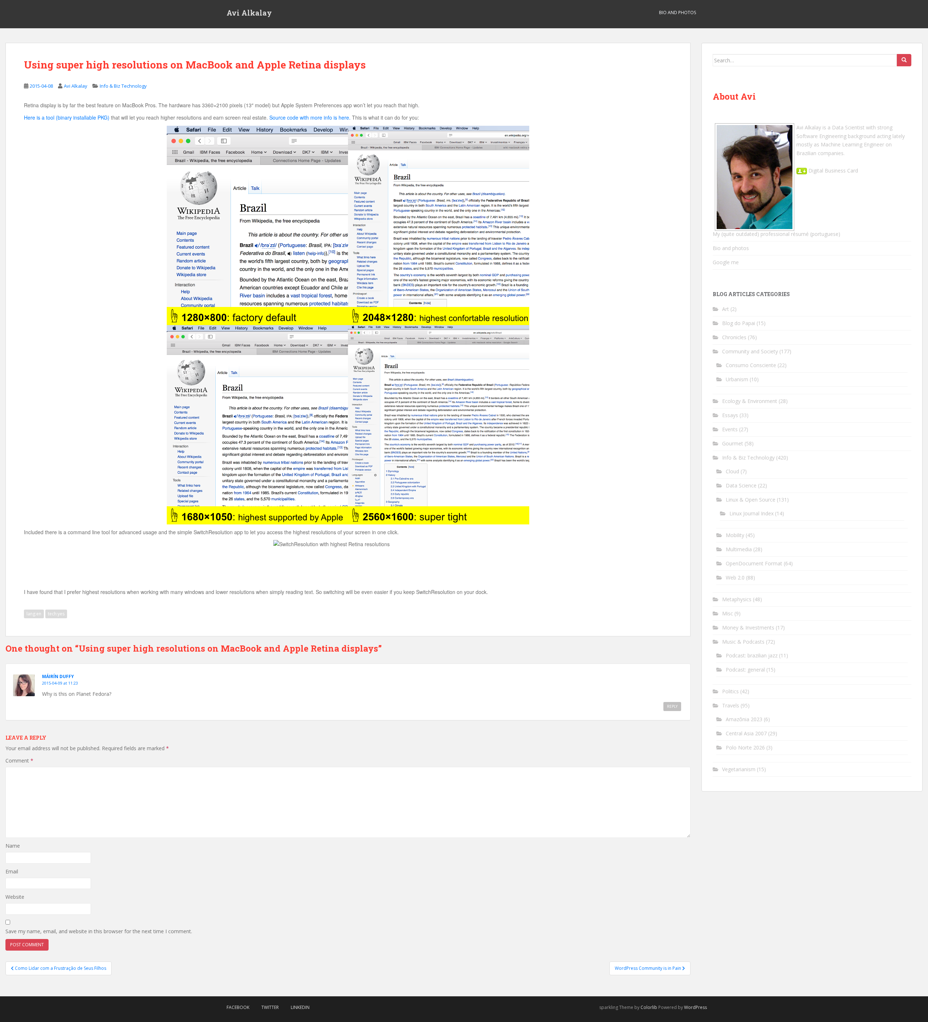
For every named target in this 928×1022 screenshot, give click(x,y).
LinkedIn (300, 1007)
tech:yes (56, 614)
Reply (672, 706)
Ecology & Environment (749, 401)
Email (11, 871)
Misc (727, 613)
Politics (730, 691)
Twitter (270, 1007)
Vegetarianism (738, 769)
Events (730, 429)
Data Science (741, 485)
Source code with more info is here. (310, 117)
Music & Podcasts (743, 641)
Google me (726, 262)
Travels (730, 705)
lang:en (33, 614)
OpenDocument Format (754, 563)
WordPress (695, 1007)
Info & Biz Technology (123, 86)
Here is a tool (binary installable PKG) (66, 117)
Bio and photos (731, 248)
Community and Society (750, 351)
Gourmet (732, 443)
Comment (19, 760)
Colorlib (649, 1007)
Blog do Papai (738, 323)
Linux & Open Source (750, 499)
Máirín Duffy (58, 676)
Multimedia (739, 549)
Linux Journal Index (751, 513)
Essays (730, 415)
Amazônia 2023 (744, 719)
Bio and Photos (677, 12)
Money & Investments (748, 627)
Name (12, 845)
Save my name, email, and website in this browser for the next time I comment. (98, 931)
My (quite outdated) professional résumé (761, 233)
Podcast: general (745, 669)
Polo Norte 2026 (745, 747)
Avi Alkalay (249, 12)
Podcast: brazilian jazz (752, 655)
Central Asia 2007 (746, 733)
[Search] (904, 60)
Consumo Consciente (751, 365)
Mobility (735, 535)
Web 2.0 (735, 577)
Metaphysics (736, 599)
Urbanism (737, 379)
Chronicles (734, 337)
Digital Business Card (832, 170)
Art (725, 309)
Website (14, 896)
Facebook (238, 1007)
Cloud (732, 471)
